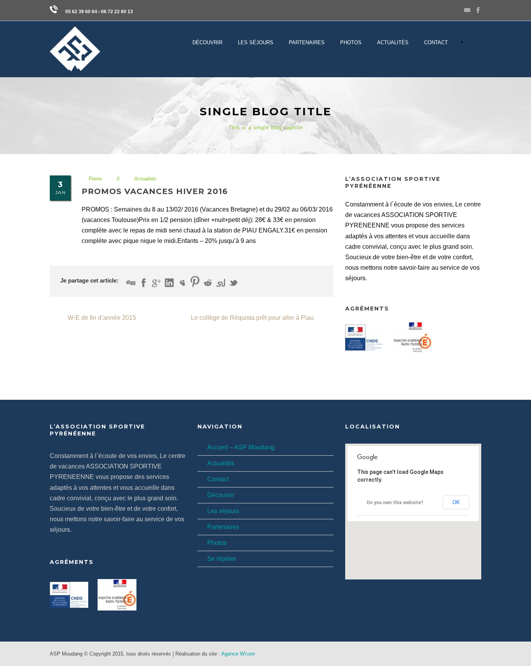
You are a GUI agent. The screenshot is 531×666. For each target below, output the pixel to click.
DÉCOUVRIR (207, 42)
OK (455, 502)
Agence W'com (238, 654)
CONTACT (436, 42)
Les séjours (223, 511)
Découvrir (220, 495)
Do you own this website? (395, 502)
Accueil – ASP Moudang (240, 447)
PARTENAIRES (307, 42)
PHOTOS (351, 42)
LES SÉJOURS (255, 42)
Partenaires (223, 527)
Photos (217, 542)
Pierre (95, 179)
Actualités (393, 42)
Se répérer (221, 558)
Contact (218, 479)
